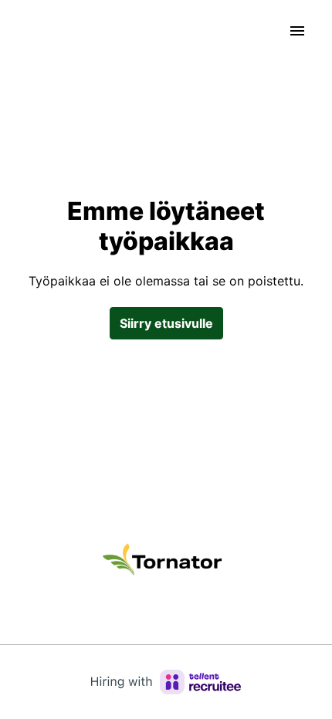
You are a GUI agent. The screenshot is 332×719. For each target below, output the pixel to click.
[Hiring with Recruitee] (166, 682)
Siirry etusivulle (166, 323)
